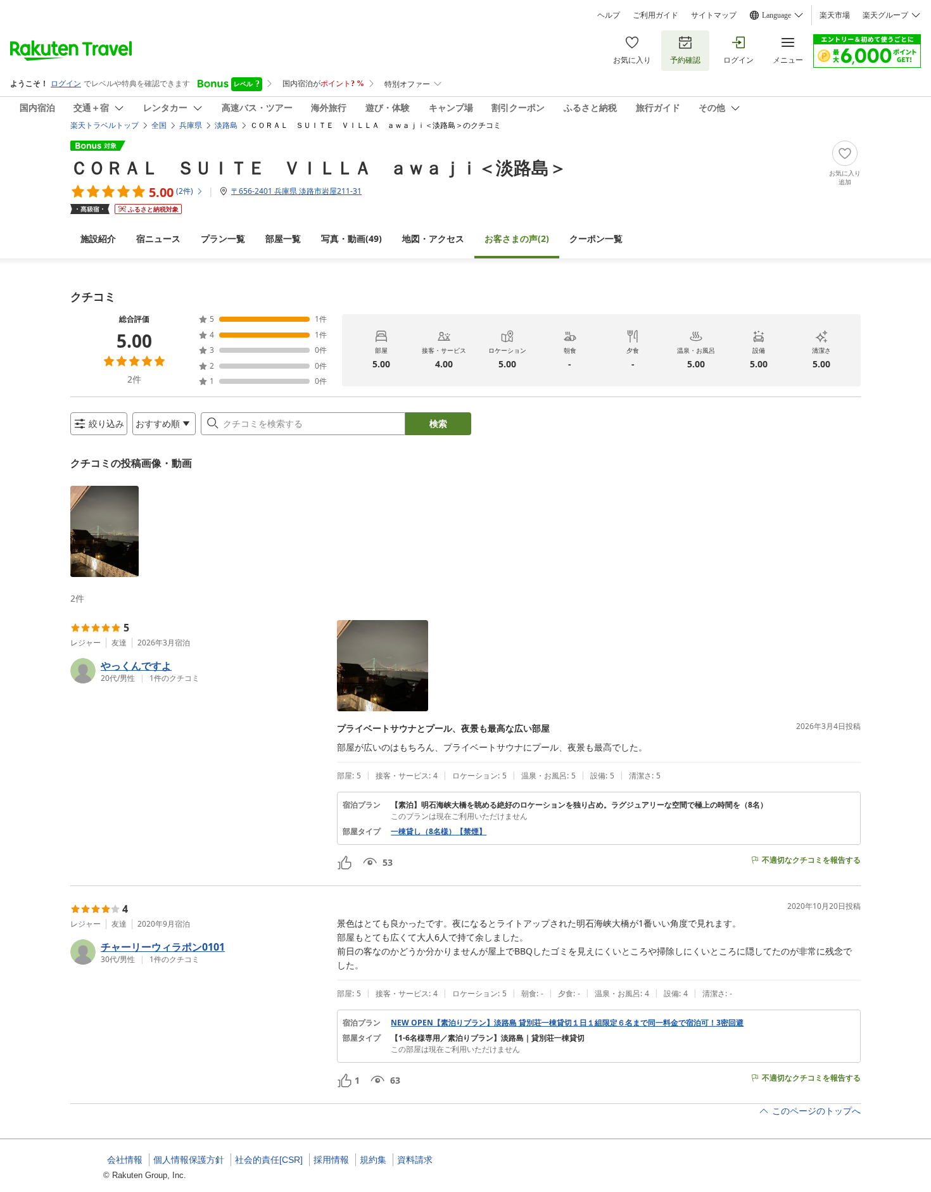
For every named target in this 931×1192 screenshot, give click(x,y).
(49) (351, 238)
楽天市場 (835, 15)
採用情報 (331, 1160)
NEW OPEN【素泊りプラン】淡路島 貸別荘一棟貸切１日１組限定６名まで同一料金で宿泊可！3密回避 (567, 1023)
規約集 (373, 1160)
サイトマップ (714, 15)
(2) (516, 238)
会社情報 (124, 1160)
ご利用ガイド (655, 15)
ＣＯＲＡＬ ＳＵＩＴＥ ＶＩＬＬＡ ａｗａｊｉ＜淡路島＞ (318, 167)
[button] (104, 531)
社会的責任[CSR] (269, 1160)
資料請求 (415, 1160)
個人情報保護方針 (188, 1160)
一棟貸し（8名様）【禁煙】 (438, 832)
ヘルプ (608, 15)
